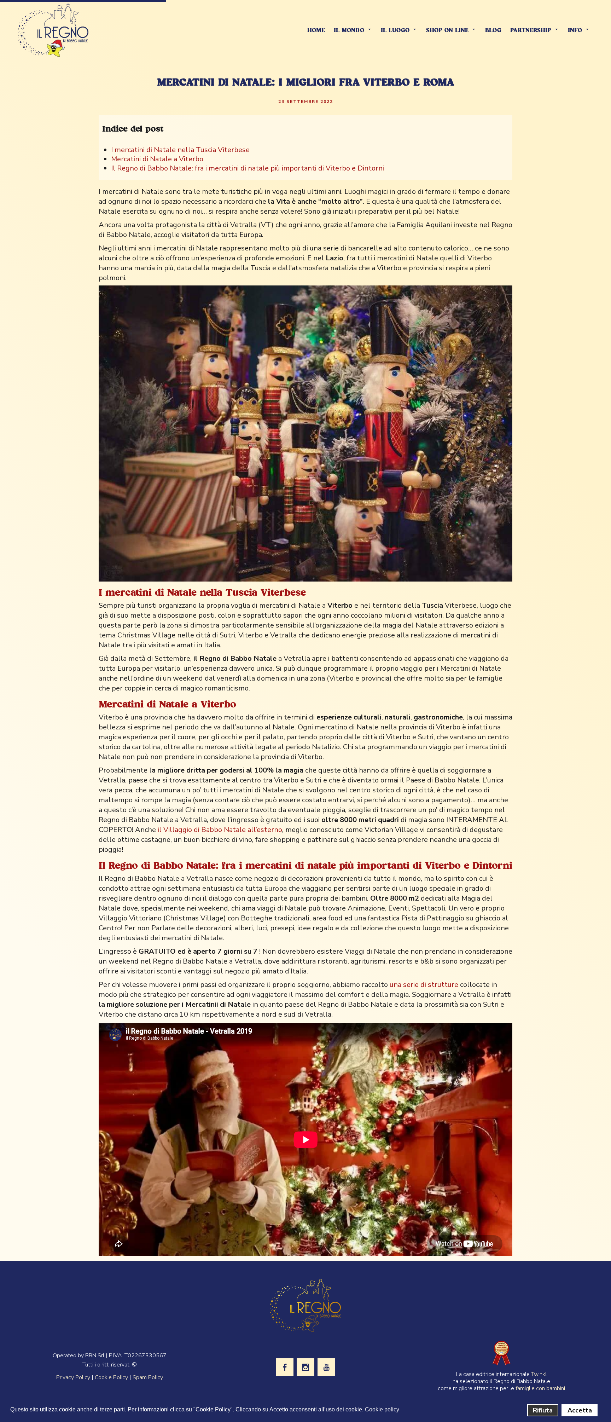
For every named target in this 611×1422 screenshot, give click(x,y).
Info (575, 30)
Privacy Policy (73, 1377)
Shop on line (447, 30)
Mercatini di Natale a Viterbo (157, 159)
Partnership (530, 30)
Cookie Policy (111, 1377)
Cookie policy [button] (382, 1409)
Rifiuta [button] (543, 1410)
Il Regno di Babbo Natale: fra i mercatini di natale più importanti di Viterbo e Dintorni (247, 168)
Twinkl (539, 1374)
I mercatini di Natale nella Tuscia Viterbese (180, 150)
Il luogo (395, 30)
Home (316, 30)
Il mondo (349, 30)
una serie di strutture (424, 984)
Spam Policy (148, 1377)
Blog (493, 30)
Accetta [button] (580, 1410)
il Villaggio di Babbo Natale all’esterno (220, 829)
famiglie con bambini (540, 1388)
